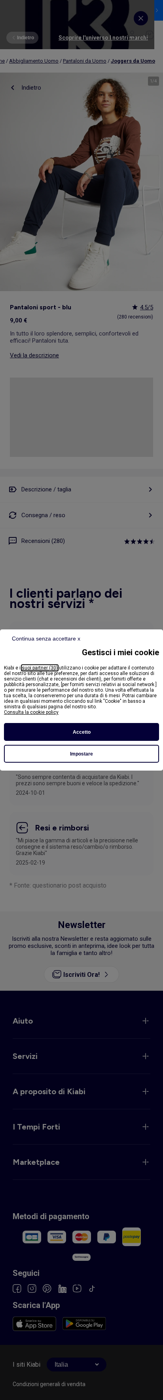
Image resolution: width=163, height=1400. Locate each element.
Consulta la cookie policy (31, 712)
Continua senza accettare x (46, 638)
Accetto (82, 732)
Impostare (81, 754)
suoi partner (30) (40, 668)
